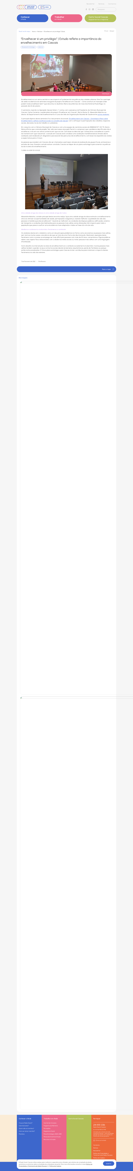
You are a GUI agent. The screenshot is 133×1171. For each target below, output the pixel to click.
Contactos (112, 4)
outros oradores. (103, 114)
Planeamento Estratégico (28, 47)
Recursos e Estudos (50, 1139)
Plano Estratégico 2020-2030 (53, 1134)
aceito (108, 1163)
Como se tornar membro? (27, 1131)
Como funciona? (24, 1126)
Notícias (101, 4)
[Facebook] (86, 9)
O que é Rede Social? (25, 1123)
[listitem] (66, 181)
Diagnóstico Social (49, 1131)
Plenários (22, 1134)
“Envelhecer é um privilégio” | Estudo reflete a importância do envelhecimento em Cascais (55, 31)
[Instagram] (89, 9)
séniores (40, 47)
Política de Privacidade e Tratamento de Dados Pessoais (103, 1154)
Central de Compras (50, 1123)
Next (111, 182)
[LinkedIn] (93, 9)
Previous (22, 182)
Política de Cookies (99, 1158)
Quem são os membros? (26, 1128)
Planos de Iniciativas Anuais (52, 1137)
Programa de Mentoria (51, 1126)
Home (34, 31)
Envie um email (101, 1140)
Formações (47, 1128)
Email (112, 31)
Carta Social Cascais (98, 18)
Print (106, 31)
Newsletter (91, 4)
